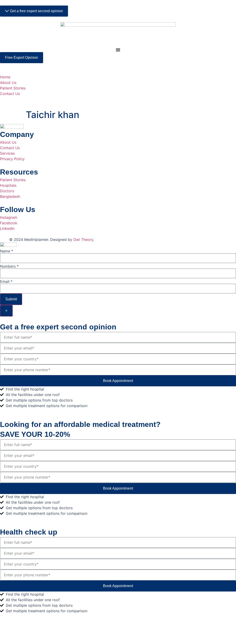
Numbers (9, 266)
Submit (11, 299)
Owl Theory (83, 239)
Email (6, 281)
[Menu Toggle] (118, 49)
